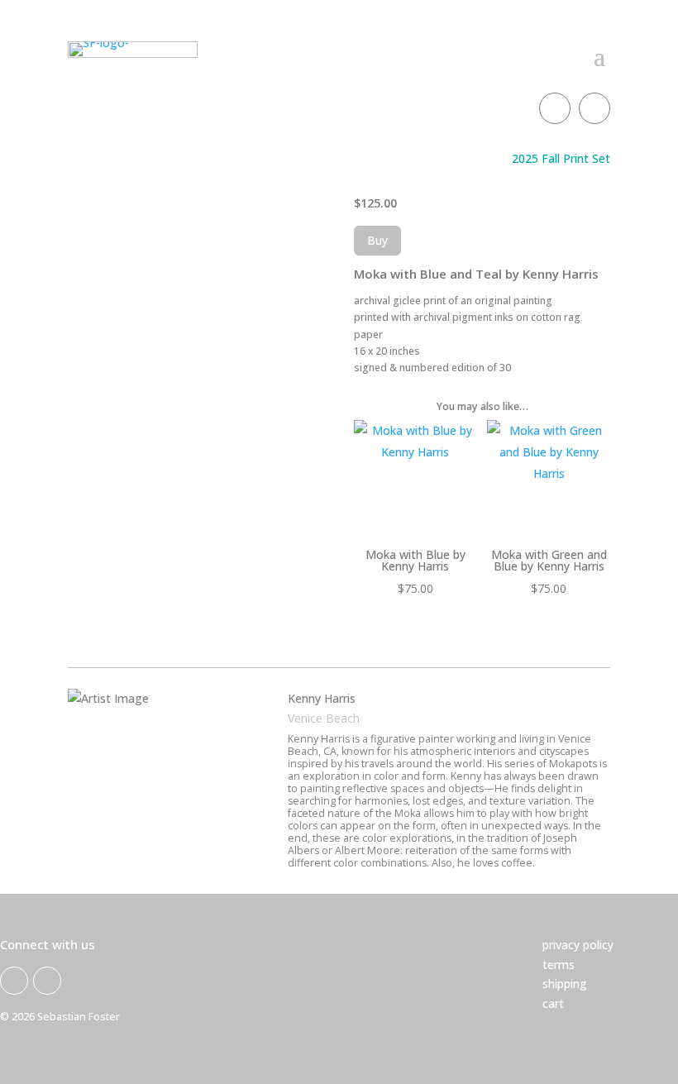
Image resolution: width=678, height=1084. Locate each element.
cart (553, 1003)
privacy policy (578, 945)
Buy (377, 240)
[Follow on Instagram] (594, 108)
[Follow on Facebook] (555, 108)
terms (558, 964)
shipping (564, 983)
